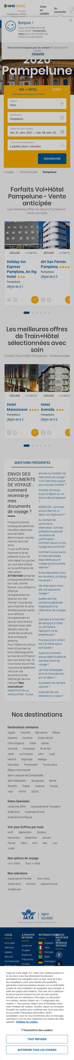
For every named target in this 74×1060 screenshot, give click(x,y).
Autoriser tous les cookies (37, 1049)
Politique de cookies (27, 1022)
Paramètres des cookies (38, 1030)
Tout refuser (37, 1039)
